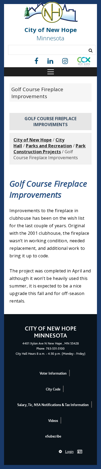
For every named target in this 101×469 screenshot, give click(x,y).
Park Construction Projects (49, 149)
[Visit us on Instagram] (65, 61)
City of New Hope (32, 140)
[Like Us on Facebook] (36, 61)
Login (69, 452)
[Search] (91, 50)
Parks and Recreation (49, 146)
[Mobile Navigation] (50, 71)
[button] (83, 63)
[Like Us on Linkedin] (50, 61)
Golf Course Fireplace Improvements (37, 93)
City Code (53, 389)
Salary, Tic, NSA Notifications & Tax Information (53, 405)
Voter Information (53, 373)
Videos (53, 421)
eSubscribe (53, 436)
